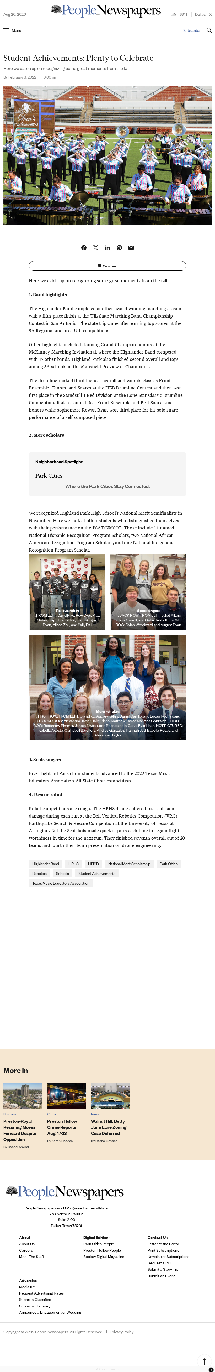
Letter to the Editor (163, 1243)
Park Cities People (98, 1243)
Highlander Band (45, 863)
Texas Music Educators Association (60, 883)
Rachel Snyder (18, 1146)
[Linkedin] (107, 247)
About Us (27, 1243)
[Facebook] (84, 247)
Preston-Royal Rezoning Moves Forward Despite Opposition (19, 1130)
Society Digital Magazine (103, 1256)
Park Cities (168, 863)
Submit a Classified (35, 1299)
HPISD (93, 863)
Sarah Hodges (62, 1140)
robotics (39, 873)
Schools (62, 873)
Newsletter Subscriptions (168, 1256)
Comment (110, 265)
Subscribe (191, 30)
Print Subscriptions (163, 1250)
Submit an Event (161, 1275)
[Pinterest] (119, 247)
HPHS (73, 863)
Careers (26, 1250)
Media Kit (27, 1286)
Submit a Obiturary (34, 1305)
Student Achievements (96, 873)
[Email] (131, 247)
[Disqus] (107, 967)
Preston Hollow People (102, 1250)
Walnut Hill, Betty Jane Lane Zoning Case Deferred (108, 1127)
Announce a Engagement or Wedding (50, 1312)
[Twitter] (95, 247)
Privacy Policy (121, 1331)
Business (10, 1113)
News (95, 1113)
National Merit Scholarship (129, 863)
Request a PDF (160, 1262)
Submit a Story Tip (163, 1269)
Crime (51, 1113)
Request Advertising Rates (41, 1293)
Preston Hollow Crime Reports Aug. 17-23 (62, 1127)
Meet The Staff (31, 1256)
